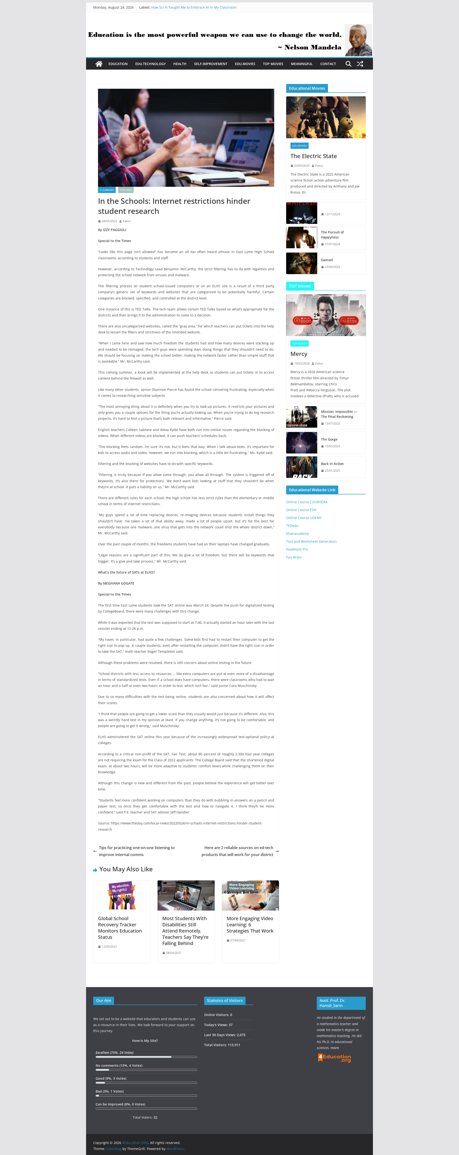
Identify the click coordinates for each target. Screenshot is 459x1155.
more (335, 1047)
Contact (328, 63)
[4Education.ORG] (99, 64)
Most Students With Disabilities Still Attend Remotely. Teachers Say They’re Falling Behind (185, 930)
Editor (127, 221)
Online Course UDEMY (304, 517)
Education (118, 63)
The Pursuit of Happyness (332, 234)
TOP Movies (273, 63)
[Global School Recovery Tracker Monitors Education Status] (121, 883)
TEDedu (292, 525)
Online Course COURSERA (307, 502)
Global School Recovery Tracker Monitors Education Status (120, 927)
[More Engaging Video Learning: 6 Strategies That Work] (250, 883)
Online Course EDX (301, 510)
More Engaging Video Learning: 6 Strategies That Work (250, 924)
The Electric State (313, 156)
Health (179, 63)
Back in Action (332, 463)
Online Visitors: (217, 1014)
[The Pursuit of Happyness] (301, 238)
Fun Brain (294, 557)
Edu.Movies (245, 63)
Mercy (298, 354)
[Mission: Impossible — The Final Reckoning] (301, 417)
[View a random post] (360, 64)
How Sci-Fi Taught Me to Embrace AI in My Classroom (193, 7)
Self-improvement (210, 63)
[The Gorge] (301, 442)
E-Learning (107, 190)
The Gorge (329, 439)
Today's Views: (216, 1024)
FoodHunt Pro (297, 549)
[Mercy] (326, 315)
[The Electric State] (326, 117)
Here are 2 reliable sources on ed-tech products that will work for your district (237, 851)
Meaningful (302, 63)
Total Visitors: (216, 1045)
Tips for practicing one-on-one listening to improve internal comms (137, 851)
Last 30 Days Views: (220, 1035)
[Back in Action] (301, 467)
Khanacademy (297, 533)
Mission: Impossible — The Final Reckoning (339, 414)
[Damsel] (301, 263)
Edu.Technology (150, 63)
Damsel (327, 260)
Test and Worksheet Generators (311, 541)
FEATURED (126, 190)
